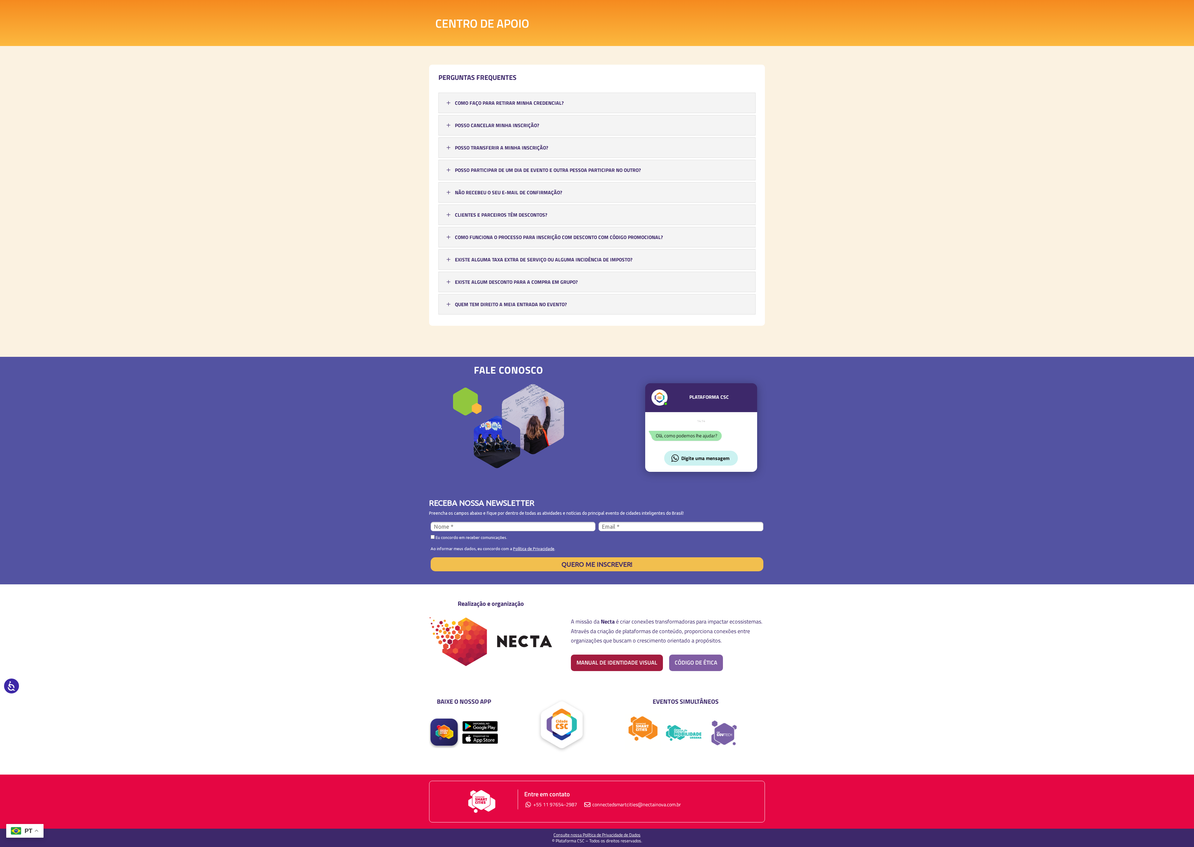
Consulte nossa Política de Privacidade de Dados (597, 834)
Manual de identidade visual (616, 662)
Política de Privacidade (533, 548)
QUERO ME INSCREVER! (597, 564)
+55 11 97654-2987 (554, 804)
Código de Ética (696, 662)
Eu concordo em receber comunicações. (471, 537)
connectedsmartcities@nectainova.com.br (636, 804)
